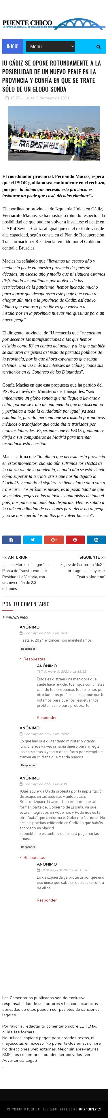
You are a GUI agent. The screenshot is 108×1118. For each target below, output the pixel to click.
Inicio (13, 46)
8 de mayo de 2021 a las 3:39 (45, 784)
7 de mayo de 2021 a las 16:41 (46, 633)
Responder (28, 649)
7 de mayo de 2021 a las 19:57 (46, 734)
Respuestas (34, 659)
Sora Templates (89, 1109)
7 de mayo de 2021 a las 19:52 (63, 671)
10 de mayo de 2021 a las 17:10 (64, 870)
